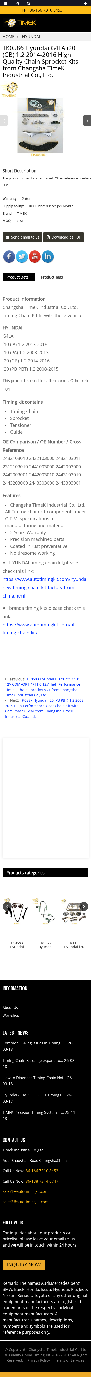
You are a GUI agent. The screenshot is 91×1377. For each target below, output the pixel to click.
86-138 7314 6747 (42, 1181)
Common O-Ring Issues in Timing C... (35, 1042)
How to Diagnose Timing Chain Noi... (34, 1077)
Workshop (11, 1015)
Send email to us (25, 237)
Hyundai (31, 36)
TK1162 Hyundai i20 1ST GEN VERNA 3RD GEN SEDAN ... (74, 945)
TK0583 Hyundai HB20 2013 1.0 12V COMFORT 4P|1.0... (17, 945)
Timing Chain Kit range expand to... (33, 1060)
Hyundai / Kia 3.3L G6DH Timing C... (34, 1094)
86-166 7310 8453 (46, 10)
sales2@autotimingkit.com (26, 1201)
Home (8, 36)
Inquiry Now (24, 1264)
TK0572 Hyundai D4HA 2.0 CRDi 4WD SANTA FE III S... (45, 945)
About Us (10, 1007)
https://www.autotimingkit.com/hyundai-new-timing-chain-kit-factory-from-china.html (46, 587)
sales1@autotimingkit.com (26, 1191)
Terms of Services (69, 1360)
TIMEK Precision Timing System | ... (33, 1112)
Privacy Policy (38, 1360)
